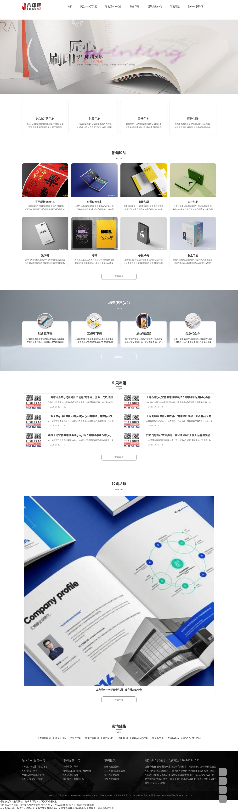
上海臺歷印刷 (74, 738)
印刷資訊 (26, 770)
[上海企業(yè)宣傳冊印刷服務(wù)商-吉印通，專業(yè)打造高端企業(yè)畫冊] (33, 421)
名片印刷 (193, 201)
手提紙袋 (143, 255)
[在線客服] (223, 772)
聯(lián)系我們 (195, 6)
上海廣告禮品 (172, 738)
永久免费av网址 (8, 808)
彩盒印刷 (193, 255)
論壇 (40, 779)
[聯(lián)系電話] (223, 790)
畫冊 (106, 766)
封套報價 (114, 774)
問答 (35, 770)
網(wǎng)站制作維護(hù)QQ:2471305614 (174, 795)
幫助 (76, 766)
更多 (163, 783)
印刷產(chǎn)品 (113, 6)
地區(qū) (42, 766)
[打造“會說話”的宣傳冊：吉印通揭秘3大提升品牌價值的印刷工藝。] (131, 440)
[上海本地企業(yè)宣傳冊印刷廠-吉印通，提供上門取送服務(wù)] (33, 402)
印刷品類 (67, 774)
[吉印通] (31, 6)
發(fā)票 (87, 770)
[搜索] (215, 6)
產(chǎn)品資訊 (30, 774)
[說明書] (45, 233)
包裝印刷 (94, 118)
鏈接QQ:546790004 (190, 738)
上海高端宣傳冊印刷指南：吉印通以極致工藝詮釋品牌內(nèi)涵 (182, 416)
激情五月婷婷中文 (26, 808)
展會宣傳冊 (45, 333)
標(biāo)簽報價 (117, 770)
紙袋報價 (114, 766)
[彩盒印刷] (193, 233)
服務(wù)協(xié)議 (72, 770)
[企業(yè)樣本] (94, 180)
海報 (94, 255)
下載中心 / (68, 766)
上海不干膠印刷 (91, 738)
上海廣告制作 (107, 738)
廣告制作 (193, 118)
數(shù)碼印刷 (45, 118)
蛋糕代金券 (193, 333)
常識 (42, 774)
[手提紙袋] (143, 233)
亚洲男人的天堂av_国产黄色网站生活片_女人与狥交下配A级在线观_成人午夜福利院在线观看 (47, 805)
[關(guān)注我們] (223, 781)
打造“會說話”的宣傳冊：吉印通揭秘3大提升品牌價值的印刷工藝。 (184, 435)
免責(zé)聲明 (149, 795)
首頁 (70, 6)
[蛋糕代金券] (193, 321)
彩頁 (106, 770)
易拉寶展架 (143, 333)
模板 (76, 774)
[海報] (94, 233)
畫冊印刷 (143, 118)
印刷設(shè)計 (29, 766)
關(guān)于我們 (88, 6)
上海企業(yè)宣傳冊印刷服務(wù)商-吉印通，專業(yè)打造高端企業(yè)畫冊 (91, 416)
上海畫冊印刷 (44, 738)
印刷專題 (175, 6)
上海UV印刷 (122, 738)
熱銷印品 (134, 6)
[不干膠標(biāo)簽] (45, 180)
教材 (106, 774)
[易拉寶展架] (144, 321)
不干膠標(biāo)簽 (45, 201)
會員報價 (114, 779)
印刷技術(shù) (29, 779)
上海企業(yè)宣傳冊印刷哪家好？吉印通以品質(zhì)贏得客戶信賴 (183, 397)
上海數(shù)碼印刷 (138, 738)
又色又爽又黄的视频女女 (47, 808)
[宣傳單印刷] (94, 321)
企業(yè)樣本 (94, 201)
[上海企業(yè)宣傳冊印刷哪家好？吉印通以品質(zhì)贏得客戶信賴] (131, 402)
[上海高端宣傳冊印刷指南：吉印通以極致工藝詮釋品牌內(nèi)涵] (131, 421)
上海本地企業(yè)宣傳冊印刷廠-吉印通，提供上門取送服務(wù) (84, 397)
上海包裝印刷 (157, 738)
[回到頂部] (223, 799)
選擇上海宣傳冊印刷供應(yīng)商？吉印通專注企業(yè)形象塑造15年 (87, 435)
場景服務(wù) (154, 6)
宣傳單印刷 (94, 333)
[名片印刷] (193, 180)
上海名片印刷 (59, 738)
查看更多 (119, 276)
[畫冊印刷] (143, 180)
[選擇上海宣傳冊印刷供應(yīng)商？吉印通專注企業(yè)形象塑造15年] (33, 440)
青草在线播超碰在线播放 (73, 808)
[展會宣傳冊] (45, 321)
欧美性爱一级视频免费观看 (100, 808)
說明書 (45, 255)
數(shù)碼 (79, 779)
